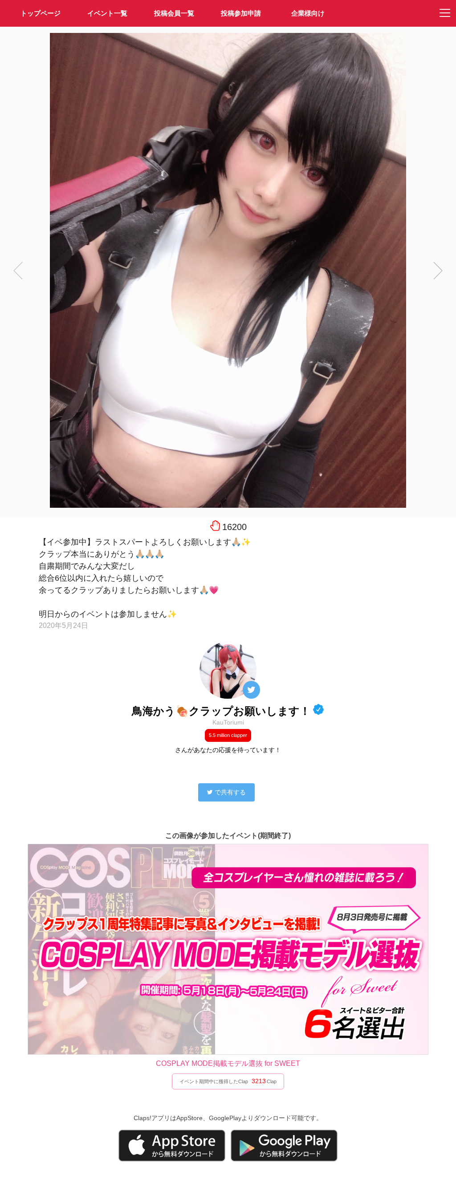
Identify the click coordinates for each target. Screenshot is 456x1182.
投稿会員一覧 (174, 13)
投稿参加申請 (241, 13)
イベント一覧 (107, 13)
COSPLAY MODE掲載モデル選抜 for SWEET (228, 1063)
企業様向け (308, 13)
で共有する (230, 792)
